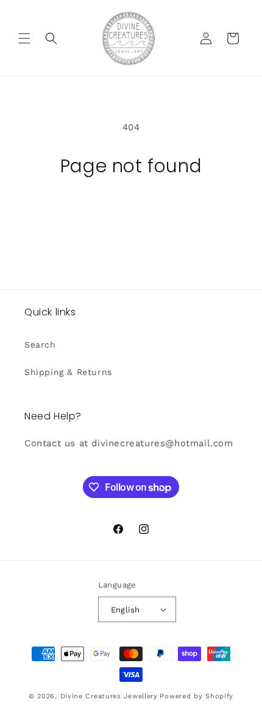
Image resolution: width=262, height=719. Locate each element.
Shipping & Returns (68, 372)
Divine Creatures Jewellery (109, 696)
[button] (24, 38)
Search (40, 344)
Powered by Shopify (196, 696)
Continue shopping (131, 210)
